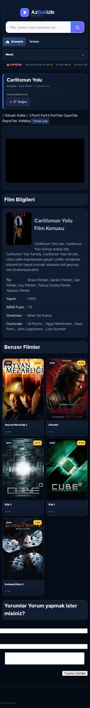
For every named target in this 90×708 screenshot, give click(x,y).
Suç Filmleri (27, 285)
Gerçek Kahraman (39, 64)
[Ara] (77, 27)
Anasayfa (11, 86)
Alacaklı (53, 424)
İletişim (34, 41)
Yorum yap (40, 121)
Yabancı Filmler (18, 290)
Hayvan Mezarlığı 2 (16, 424)
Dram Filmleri (25, 86)
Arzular (63, 64)
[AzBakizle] (45, 12)
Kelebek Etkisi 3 (14, 584)
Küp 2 (51, 504)
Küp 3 (8, 504)
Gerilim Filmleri (61, 280)
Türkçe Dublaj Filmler (54, 285)
